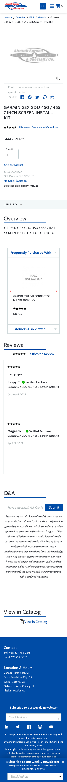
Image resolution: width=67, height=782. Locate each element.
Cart (62, 6)
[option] (33, 56)
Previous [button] (10, 291)
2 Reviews (24, 127)
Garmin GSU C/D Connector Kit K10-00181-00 (31, 297)
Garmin (42, 17)
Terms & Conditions (53, 741)
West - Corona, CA (14, 681)
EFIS (31, 17)
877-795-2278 (23, 652)
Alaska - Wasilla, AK (14, 690)
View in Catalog (35, 622)
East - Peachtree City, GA (18, 677)
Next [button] (56, 291)
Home (8, 17)
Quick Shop (33, 314)
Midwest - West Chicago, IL (19, 686)
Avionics (20, 17)
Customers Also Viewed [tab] (28, 329)
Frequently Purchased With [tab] (30, 253)
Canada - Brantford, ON (17, 672)
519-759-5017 (19, 657)
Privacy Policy (35, 745)
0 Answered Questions (45, 127)
